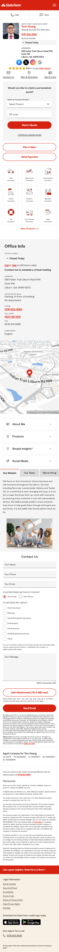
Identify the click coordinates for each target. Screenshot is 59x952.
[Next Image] (47, 533)
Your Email (10, 584)
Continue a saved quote (29, 135)
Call (7, 265)
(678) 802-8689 (29, 34)
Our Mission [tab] (9, 473)
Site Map (6, 908)
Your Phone (10, 574)
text (14, 265)
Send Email (29, 708)
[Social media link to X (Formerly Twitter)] (26, 62)
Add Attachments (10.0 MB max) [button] (29, 692)
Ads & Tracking (9, 884)
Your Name (10, 565)
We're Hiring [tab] (49, 473)
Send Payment (29, 157)
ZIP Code (13, 114)
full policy (38, 822)
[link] (15, 5)
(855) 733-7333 (29, 744)
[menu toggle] (54, 5)
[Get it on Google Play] (31, 922)
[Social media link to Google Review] (40, 62)
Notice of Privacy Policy (13, 900)
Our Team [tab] (29, 473)
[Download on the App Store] (11, 922)
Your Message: (12, 657)
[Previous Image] (11, 533)
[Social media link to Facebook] (19, 62)
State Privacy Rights (11, 904)
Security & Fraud (10, 888)
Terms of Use (8, 896)
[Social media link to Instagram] (33, 62)
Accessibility (8, 892)
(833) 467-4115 (13, 316)
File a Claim (29, 147)
